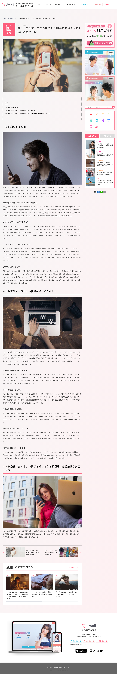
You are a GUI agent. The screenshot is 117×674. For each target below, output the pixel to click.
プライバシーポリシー (65, 667)
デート (102, 116)
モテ (91, 127)
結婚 (91, 121)
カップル (108, 116)
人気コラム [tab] (92, 136)
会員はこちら (103, 641)
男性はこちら (77, 641)
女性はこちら (90, 641)
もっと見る (72, 567)
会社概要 (56, 667)
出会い (91, 116)
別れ (108, 121)
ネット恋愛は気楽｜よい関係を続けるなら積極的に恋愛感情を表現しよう (28, 113)
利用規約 (49, 667)
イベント (97, 127)
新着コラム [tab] (107, 136)
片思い (97, 116)
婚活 (97, 121)
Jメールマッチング (56, 670)
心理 (103, 121)
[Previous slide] (5, 586)
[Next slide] (79, 586)
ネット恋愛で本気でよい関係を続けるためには (20, 110)
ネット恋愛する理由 (12, 107)
